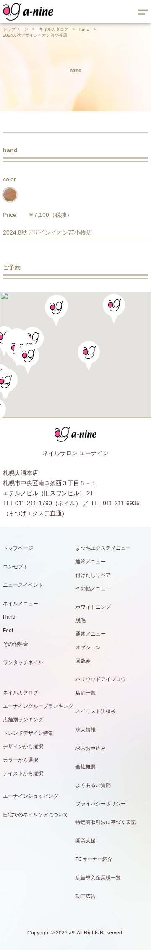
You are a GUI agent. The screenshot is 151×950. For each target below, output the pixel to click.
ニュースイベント (23, 585)
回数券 (83, 661)
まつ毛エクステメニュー (103, 548)
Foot (8, 630)
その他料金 (15, 644)
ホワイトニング (93, 607)
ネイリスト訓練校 (96, 711)
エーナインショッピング (30, 796)
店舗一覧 (86, 693)
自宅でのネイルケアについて (35, 815)
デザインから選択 (23, 746)
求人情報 (86, 730)
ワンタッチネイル (23, 662)
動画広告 (86, 896)
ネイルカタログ (53, 29)
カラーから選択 (20, 760)
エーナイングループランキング (38, 706)
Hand (9, 617)
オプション (88, 647)
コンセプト (15, 567)
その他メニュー (93, 588)
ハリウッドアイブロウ (101, 679)
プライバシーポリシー (101, 804)
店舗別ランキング (23, 720)
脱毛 (81, 620)
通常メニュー (91, 562)
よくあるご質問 (93, 785)
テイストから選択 (23, 773)
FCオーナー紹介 (94, 859)
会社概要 (86, 767)
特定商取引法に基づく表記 (106, 822)
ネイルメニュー (20, 604)
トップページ (15, 29)
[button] (27, 359)
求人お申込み (91, 748)
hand (84, 29)
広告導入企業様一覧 (98, 878)
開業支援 (86, 841)
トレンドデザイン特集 (28, 733)
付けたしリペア (93, 575)
